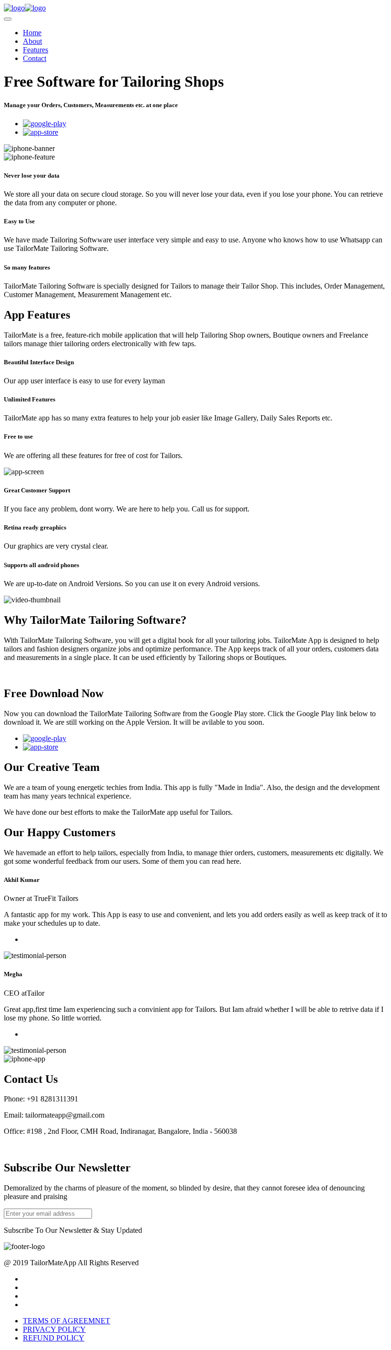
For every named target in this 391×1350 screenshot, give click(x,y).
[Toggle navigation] (7, 19)
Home (32, 33)
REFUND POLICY (53, 1338)
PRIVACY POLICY (54, 1329)
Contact (34, 58)
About (32, 41)
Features (35, 50)
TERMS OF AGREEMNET (66, 1321)
